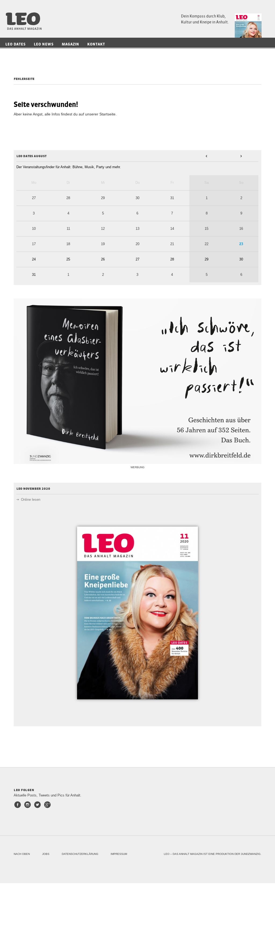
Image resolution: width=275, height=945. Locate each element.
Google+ (48, 805)
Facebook (19, 805)
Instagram (29, 805)
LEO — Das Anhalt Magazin (25, 21)
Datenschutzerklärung (80, 853)
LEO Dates (15, 44)
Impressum (119, 853)
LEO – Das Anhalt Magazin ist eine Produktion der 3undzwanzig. (212, 853)
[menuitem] (17, 44)
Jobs (45, 853)
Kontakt (96, 44)
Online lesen (30, 500)
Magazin (70, 44)
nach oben (22, 853)
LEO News (44, 44)
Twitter (39, 805)
